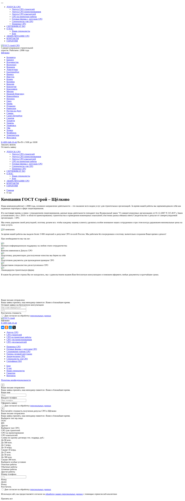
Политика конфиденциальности (16, 380)
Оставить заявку (8, 147)
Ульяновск (11, 125)
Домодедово (12, 69)
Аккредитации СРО (16, 356)
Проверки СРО (14, 346)
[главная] (10, 45)
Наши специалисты (16, 371)
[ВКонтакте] (2, 327)
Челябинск (11, 133)
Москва (10, 91)
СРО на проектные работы (19, 337)
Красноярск (12, 89)
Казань (10, 79)
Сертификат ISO (14, 361)
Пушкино (11, 106)
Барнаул (10, 60)
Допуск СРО (12, 332)
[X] (14, 327)
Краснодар (11, 86)
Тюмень (10, 123)
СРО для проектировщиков (19, 339)
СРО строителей (14, 335)
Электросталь (13, 135)
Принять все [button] (7, 498)
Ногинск (11, 99)
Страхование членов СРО (18, 351)
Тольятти (11, 120)
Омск (9, 101)
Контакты (11, 375)
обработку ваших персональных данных (64, 494)
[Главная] (8, 318)
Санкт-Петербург (14, 116)
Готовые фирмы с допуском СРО (22, 349)
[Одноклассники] (6, 327)
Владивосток (13, 62)
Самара (10, 113)
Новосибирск (13, 96)
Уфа (8, 128)
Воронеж (11, 67)
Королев (10, 84)
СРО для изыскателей (17, 342)
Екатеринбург (13, 72)
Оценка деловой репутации (19, 354)
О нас (9, 368)
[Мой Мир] (10, 327)
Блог (9, 366)
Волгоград (11, 65)
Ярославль (11, 137)
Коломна (11, 82)
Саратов (10, 118)
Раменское (11, 108)
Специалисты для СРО (17, 359)
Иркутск (10, 77)
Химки (10, 130)
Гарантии (11, 373)
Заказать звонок (8, 144)
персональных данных (40, 316)
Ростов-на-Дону (14, 111)
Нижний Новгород (15, 94)
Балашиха (11, 57)
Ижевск (10, 74)
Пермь (9, 103)
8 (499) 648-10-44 (9, 323)
